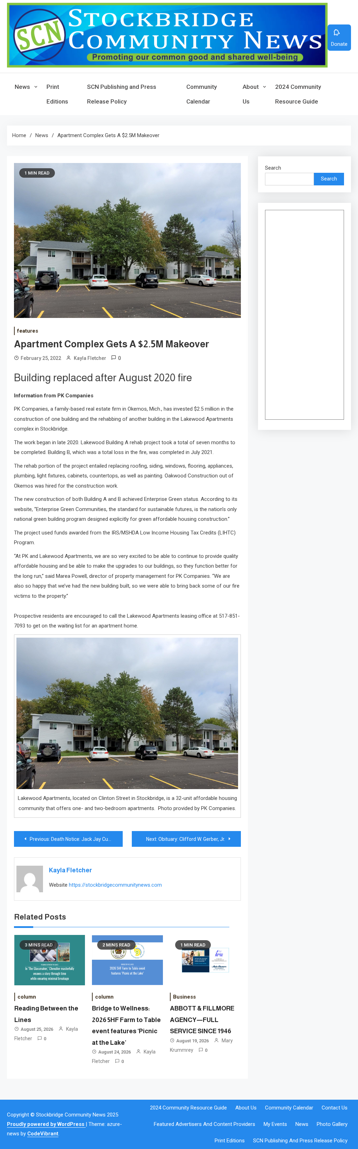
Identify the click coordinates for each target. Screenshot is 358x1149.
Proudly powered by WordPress (46, 1124)
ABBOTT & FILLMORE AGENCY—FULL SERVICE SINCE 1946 (202, 1020)
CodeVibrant (42, 1133)
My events (275, 1124)
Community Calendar (201, 94)
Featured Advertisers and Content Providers (204, 1124)
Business (184, 997)
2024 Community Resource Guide (298, 94)
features (27, 331)
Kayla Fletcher (90, 358)
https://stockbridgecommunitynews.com (115, 885)
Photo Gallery (332, 1124)
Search (273, 168)
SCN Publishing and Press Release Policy (121, 94)
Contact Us (335, 1108)
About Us (251, 94)
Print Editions (57, 94)
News (22, 86)
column (26, 997)
